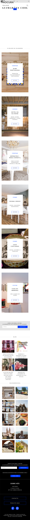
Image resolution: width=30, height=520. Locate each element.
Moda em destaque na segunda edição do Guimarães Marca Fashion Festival (8, 357)
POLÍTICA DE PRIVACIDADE (16, 515)
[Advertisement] (15, 27)
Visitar (15, 285)
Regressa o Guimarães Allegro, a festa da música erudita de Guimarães (21, 357)
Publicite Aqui (15, 503)
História (15, 486)
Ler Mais (15, 80)
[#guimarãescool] (8, 393)
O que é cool (15, 488)
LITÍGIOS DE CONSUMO (17, 516)
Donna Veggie (15, 201)
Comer (15, 197)
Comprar (15, 65)
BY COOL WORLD (8, 514)
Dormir (15, 109)
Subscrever (23, 326)
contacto (15, 498)
